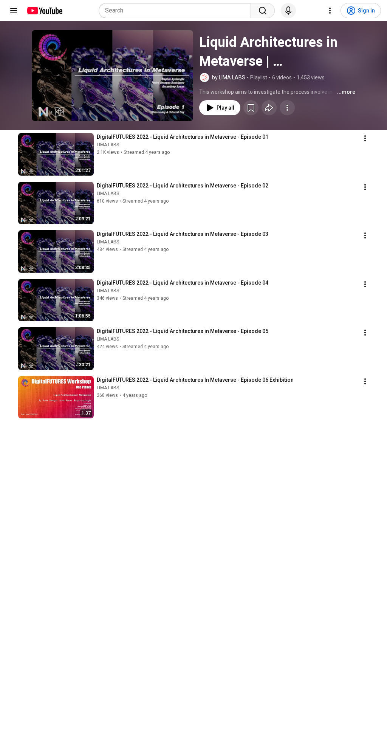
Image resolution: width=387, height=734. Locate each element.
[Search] (263, 10)
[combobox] (177, 10)
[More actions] (287, 107)
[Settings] (329, 10)
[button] (112, 75)
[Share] (269, 107)
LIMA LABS (108, 144)
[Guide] (13, 10)
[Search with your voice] (288, 10)
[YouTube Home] (44, 10)
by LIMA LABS (228, 77)
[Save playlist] (251, 107)
